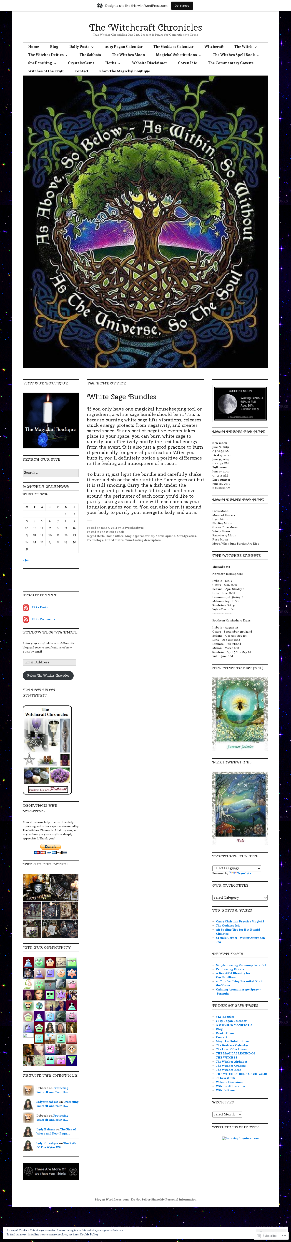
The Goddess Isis (228, 926)
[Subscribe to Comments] (26, 619)
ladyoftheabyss (133, 528)
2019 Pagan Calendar (124, 46)
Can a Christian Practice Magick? (240, 922)
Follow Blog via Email (50, 632)
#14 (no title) (225, 1017)
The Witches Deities (46, 55)
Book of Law (225, 1033)
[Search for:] (51, 473)
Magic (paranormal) (139, 536)
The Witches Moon (128, 55)
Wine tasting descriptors (143, 540)
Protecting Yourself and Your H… (52, 1090)
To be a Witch (225, 1078)
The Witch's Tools (112, 532)
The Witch (243, 46)
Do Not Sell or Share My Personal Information (163, 1200)
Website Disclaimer (149, 63)
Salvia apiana (165, 536)
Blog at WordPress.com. (112, 1200)
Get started (182, 5)
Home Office (114, 536)
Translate (244, 874)
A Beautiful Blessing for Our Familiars (233, 975)
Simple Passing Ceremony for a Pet (241, 965)
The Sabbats (90, 55)
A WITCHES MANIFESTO (234, 1025)
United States (114, 540)
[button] (36, 887)
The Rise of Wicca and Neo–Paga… (56, 1132)
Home (33, 46)
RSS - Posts (40, 608)
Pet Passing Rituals (230, 969)
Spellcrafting (40, 63)
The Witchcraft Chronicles (145, 27)
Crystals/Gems (81, 63)
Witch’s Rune (225, 1090)
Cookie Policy (89, 1235)
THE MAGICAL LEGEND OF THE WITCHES (235, 1056)
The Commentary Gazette (231, 63)
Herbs (110, 63)
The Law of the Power (231, 1050)
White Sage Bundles (121, 396)
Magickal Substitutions (176, 55)
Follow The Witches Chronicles (48, 675)
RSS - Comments (43, 619)
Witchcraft (213, 46)
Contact (81, 71)
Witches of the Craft (46, 71)
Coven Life (187, 63)
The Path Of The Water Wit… (56, 1146)
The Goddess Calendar (173, 46)
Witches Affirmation (230, 1086)
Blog (54, 46)
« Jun (26, 560)
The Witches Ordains (231, 1066)
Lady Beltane (45, 1130)
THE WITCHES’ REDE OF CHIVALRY (242, 1074)
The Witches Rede (228, 1070)
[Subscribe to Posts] (26, 608)
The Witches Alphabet (231, 1062)
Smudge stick (186, 536)
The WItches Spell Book (234, 55)
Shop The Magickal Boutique (124, 71)
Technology (95, 540)
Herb (100, 536)
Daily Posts (79, 46)
